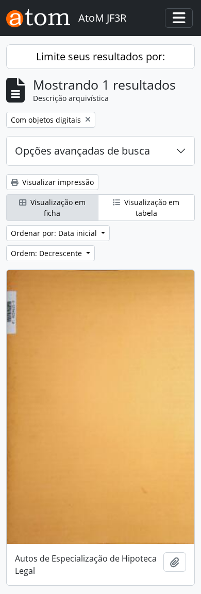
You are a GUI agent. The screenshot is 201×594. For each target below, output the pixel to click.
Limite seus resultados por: (100, 56)
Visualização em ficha (57, 207)
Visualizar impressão (57, 182)
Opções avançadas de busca (82, 151)
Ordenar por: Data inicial (55, 233)
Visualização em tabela (150, 207)
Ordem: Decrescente (47, 253)
